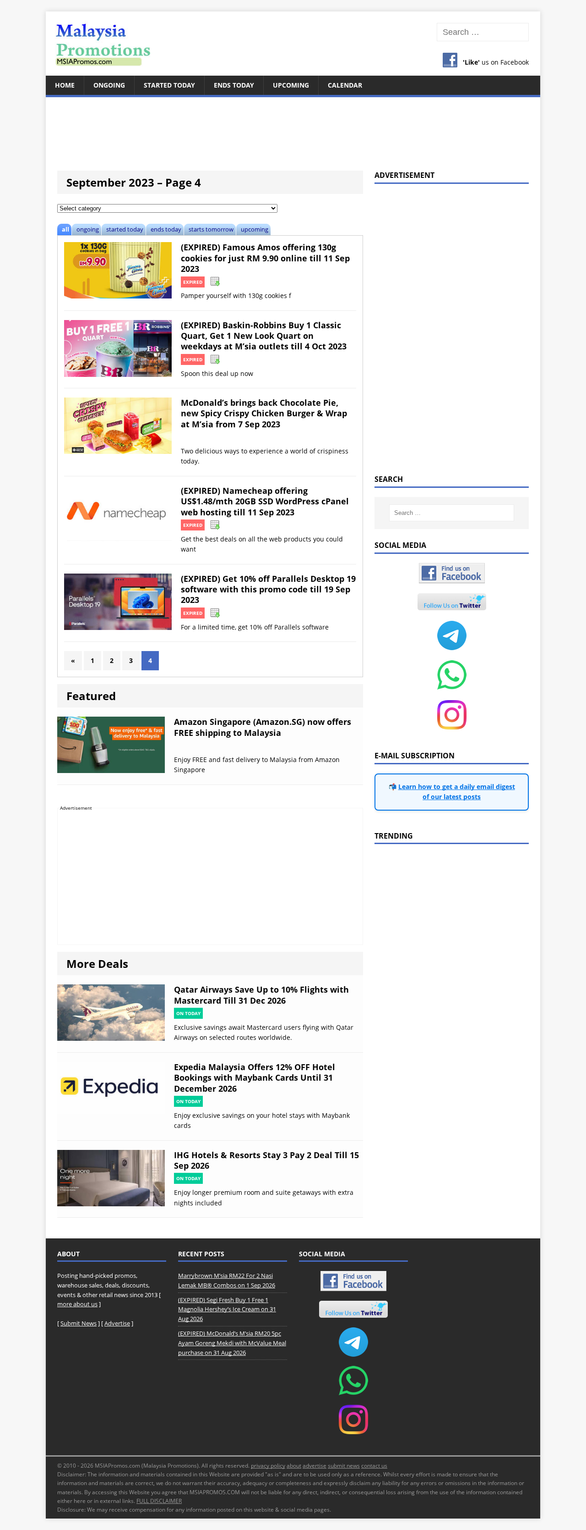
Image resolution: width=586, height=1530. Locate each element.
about (294, 1465)
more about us (77, 1304)
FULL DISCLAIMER (159, 1501)
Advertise (117, 1323)
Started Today (169, 85)
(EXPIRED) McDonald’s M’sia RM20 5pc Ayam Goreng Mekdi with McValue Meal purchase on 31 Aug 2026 (232, 1343)
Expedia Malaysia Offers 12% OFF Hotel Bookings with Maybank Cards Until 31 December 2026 (254, 1077)
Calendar (345, 85)
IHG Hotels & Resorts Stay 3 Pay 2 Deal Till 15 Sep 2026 (266, 1160)
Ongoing (109, 85)
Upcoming (291, 85)
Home (65, 85)
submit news (344, 1465)
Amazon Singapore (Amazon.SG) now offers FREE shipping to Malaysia (262, 727)
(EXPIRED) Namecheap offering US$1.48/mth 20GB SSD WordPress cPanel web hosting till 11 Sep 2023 (265, 501)
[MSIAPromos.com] (293, 43)
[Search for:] (483, 32)
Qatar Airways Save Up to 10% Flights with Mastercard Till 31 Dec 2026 (261, 994)
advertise (314, 1465)
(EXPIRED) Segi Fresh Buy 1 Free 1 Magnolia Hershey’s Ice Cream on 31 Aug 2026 (227, 1309)
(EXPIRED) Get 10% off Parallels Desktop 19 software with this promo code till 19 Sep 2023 (268, 589)
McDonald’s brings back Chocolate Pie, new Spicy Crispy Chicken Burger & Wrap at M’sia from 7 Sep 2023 (264, 413)
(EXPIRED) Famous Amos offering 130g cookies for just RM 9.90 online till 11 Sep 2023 (265, 258)
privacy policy (268, 1465)
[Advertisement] (293, 128)
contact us (374, 1465)
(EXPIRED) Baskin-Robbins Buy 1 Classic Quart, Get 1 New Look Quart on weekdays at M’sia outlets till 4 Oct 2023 (264, 336)
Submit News (78, 1323)
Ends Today (234, 85)
